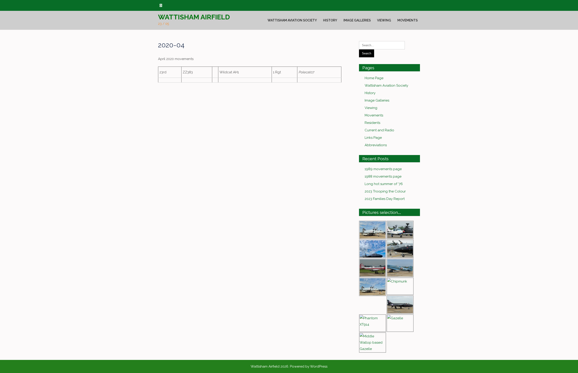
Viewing (384, 20)
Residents (372, 123)
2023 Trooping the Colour (385, 191)
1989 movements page (383, 169)
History (330, 20)
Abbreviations (376, 145)
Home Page (374, 78)
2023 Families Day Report (385, 199)
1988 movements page (383, 176)
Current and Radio (379, 130)
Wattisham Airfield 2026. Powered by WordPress (289, 366)
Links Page (373, 138)
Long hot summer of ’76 (384, 184)
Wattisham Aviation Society (292, 20)
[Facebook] (161, 5)
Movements (407, 20)
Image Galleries (357, 20)
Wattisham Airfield (194, 17)
